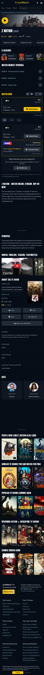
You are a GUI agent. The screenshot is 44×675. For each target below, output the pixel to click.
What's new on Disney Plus (31, 635)
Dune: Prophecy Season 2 (31, 647)
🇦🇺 (37, 94)
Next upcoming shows (30, 644)
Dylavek (5, 658)
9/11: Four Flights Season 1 (31, 655)
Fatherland (6, 647)
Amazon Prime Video (9, 627)
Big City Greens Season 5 (30, 653)
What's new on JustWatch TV (32, 637)
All (4, 120)
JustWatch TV (7, 635)
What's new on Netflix (30, 624)
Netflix (5, 624)
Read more (5, 294)
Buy (19, 120)
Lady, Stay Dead (7, 653)
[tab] (22, 71)
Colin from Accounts (29, 612)
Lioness (25, 614)
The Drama (6, 614)
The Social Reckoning (9, 650)
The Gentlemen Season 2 (30, 650)
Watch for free (26, 42)
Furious (25, 603)
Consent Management (28, 591)
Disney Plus (6, 632)
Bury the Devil (7, 655)
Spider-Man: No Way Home (11, 603)
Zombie (26, 337)
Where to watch (9, 42)
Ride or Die (26, 609)
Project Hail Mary (8, 609)
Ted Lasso (26, 606)
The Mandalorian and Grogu (11, 612)
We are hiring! (9, 592)
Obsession (6, 606)
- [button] (13, 71)
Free (11, 120)
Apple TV (5, 630)
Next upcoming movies (10, 644)
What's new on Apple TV (30, 632)
